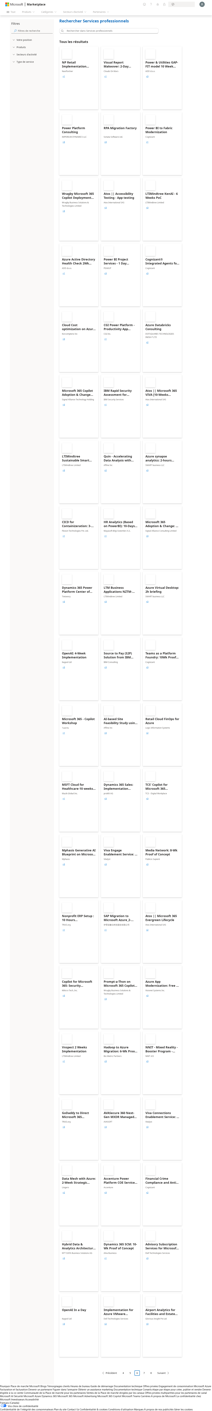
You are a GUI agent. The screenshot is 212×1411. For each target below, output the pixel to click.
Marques (138, 1409)
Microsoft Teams (131, 1396)
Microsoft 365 (65, 1396)
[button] (62, 31)
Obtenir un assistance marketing (95, 1389)
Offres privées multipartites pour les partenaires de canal (176, 1392)
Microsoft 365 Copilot (109, 1396)
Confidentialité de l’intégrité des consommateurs (26, 1409)
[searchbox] (35, 30)
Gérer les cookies (183, 1409)
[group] (64, 76)
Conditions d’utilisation (120, 1409)
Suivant (161, 1373)
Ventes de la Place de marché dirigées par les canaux (115, 1392)
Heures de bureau (80, 1386)
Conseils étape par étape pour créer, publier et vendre (172, 1389)
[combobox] (110, 31)
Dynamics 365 (49, 1396)
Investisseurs (18, 1399)
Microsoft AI (6, 1396)
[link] (78, 77)
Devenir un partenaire (40, 1389)
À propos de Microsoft (163, 1396)
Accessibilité (32, 1399)
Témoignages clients (58, 1386)
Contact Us (73, 1409)
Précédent (111, 1373)
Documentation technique (128, 1386)
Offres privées (150, 1386)
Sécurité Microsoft (24, 1396)
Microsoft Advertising (85, 1396)
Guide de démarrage (101, 1386)
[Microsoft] (14, 4)
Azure (38, 1396)
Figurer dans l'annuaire (65, 1389)
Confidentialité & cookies (93, 1409)
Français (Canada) (9, 1402)
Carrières (145, 1396)
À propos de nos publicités (158, 1409)
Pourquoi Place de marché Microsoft (20, 1386)
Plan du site (60, 1409)
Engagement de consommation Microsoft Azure (185, 1386)
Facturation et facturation (14, 1389)
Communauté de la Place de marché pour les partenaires (55, 1392)
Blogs (43, 1386)
